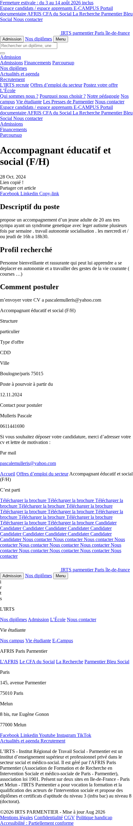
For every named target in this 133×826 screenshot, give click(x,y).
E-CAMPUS (87, 8)
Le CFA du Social (37, 661)
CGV (69, 817)
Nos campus (12, 640)
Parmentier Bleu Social (106, 661)
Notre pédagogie (103, 96)
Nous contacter (28, 19)
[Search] (2, 53)
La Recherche (87, 13)
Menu (61, 39)
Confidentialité (48, 817)
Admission (11, 39)
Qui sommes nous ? (19, 96)
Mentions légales (16, 817)
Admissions (11, 62)
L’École (58, 619)
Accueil (7, 473)
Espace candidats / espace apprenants (37, 8)
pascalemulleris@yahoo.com (28, 463)
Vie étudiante (29, 101)
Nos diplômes (38, 38)
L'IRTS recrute (14, 85)
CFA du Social (58, 13)
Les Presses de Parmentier (68, 101)
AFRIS (35, 13)
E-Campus (62, 640)
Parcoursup (63, 62)
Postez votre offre (101, 85)
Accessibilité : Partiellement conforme (37, 823)
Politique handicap (94, 817)
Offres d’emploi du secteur (56, 85)
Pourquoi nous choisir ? (63, 96)
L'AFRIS (9, 661)
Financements (37, 62)
